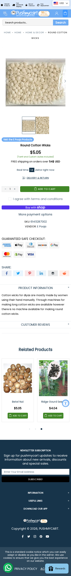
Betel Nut (18, 402)
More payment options (35, 214)
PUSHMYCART (31, 13)
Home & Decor (35, 32)
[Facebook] (23, 536)
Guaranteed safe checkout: (24, 239)
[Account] (57, 13)
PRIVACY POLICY (26, 569)
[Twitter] (28, 536)
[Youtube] (47, 536)
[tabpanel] (18, 392)
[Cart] (65, 13)
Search (60, 22)
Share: (6, 267)
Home (7, 32)
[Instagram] (35, 536)
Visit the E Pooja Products (17, 139)
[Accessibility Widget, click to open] (65, 403)
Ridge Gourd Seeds (53, 402)
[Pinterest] (41, 536)
